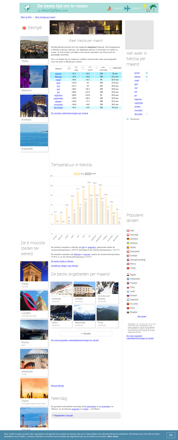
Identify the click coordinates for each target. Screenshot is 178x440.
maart (58, 80)
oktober (58, 101)
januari (58, 74)
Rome (25, 342)
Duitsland (134, 239)
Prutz (100, 322)
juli (58, 92)
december (58, 107)
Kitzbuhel (56, 298)
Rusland (133, 295)
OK (171, 435)
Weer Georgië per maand (45, 17)
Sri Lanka (134, 304)
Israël (132, 291)
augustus (58, 95)
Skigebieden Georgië (63, 415)
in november (104, 406)
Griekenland (135, 279)
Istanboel (27, 371)
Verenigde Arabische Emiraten (34, 404)
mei (58, 86)
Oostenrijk (134, 235)
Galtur (55, 322)
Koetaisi (26, 119)
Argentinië (134, 299)
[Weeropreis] (89, 13)
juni (58, 89)
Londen (26, 313)
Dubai (25, 400)
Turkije (24, 374)
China (132, 308)
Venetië (26, 430)
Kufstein (79, 298)
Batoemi (27, 90)
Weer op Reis (26, 17)
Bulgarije (133, 312)
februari (58, 77)
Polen (132, 287)
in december (90, 406)
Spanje (133, 247)
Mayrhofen (80, 322)
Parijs (25, 283)
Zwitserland (134, 251)
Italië (23, 345)
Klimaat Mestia (57, 386)
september (58, 98)
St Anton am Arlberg (104, 297)
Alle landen (141, 316)
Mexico (133, 264)
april (58, 83)
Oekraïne (134, 243)
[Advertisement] (86, 135)
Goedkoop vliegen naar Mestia (64, 266)
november (58, 104)
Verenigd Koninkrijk (29, 316)
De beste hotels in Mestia (62, 261)
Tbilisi (25, 61)
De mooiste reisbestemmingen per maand (69, 113)
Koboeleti (27, 148)
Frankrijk (25, 287)
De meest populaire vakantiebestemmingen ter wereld (75, 340)
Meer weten (113, 436)
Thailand (133, 283)
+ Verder (86, 333)
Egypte (133, 275)
